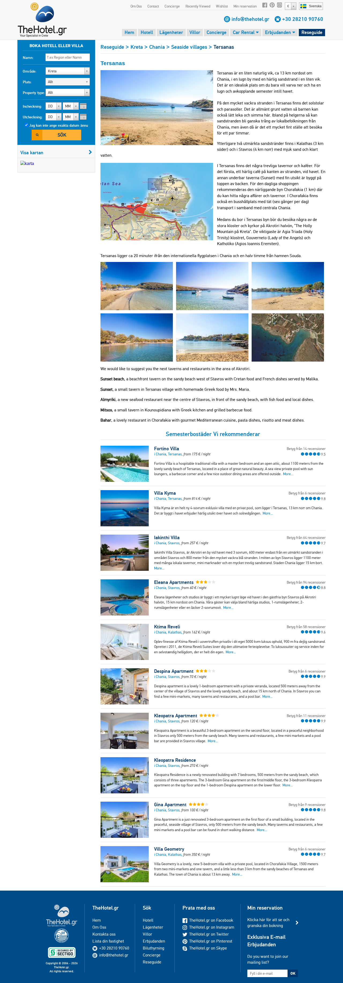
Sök (62, 135)
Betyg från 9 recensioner (307, 804)
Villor (194, 32)
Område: (29, 71)
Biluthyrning (153, 948)
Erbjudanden (278, 32)
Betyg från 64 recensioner (306, 537)
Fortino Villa (166, 449)
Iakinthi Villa (167, 538)
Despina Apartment (173, 671)
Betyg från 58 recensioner (306, 626)
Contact (153, 6)
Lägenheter (171, 32)
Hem (129, 32)
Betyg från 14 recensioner (306, 448)
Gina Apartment (170, 805)
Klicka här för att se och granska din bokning (268, 922)
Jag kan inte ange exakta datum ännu (58, 125)
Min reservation (245, 6)
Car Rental (244, 32)
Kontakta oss (103, 934)
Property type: (34, 92)
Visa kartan (31, 152)
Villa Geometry (169, 849)
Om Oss (136, 6)
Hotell (147, 32)
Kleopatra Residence (175, 760)
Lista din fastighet (108, 941)
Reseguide (311, 32)
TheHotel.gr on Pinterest (210, 941)
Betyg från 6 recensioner (307, 493)
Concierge (172, 6)
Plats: (27, 82)
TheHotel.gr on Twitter (209, 934)
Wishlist (222, 6)
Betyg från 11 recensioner (306, 715)
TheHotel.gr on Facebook (211, 920)
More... (288, 473)
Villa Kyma (165, 493)
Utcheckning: (33, 117)
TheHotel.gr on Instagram (211, 927)
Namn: (28, 57)
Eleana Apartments (173, 582)
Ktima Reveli (167, 627)
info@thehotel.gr (250, 19)
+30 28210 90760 (302, 19)
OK (292, 973)
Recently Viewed (197, 6)
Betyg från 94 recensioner (306, 582)
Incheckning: (32, 106)
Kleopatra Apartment (175, 716)
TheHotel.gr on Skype (208, 948)
